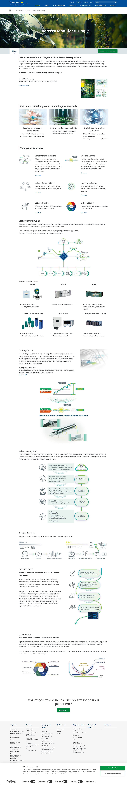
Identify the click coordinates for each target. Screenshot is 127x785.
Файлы (59, 731)
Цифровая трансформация (77, 742)
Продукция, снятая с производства (47, 752)
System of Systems (78, 737)
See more (38, 175)
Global (91, 2)
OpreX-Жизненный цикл (48, 743)
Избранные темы (85, 5)
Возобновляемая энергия (15, 742)
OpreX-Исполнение (46, 741)
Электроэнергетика (15, 740)
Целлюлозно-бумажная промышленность (16, 761)
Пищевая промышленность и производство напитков (15, 756)
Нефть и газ (13, 729)
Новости (72, 2)
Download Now (24, 85)
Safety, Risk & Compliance (29, 729)
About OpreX (76, 735)
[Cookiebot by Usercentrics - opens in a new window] (11, 781)
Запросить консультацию (107, 51)
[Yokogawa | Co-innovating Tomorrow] (17, 3)
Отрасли (37, 5)
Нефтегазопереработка (17, 731)
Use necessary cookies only (112, 773)
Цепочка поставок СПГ (16, 733)
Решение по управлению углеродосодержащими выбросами (32, 744)
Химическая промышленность (15, 736)
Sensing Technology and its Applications (79, 749)
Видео (59, 733)
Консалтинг (44, 738)
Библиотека (72, 5)
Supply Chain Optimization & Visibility (32, 738)
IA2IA (74, 740)
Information (44, 731)
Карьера (86, 2)
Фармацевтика (14, 751)
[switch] (49, 781)
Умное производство (78, 752)
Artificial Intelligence (78, 746)
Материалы (60, 729)
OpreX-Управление (46, 734)
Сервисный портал (100, 5)
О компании (79, 2)
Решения (46, 5)
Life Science (44, 745)
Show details (90, 781)
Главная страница (18, 10)
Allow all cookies (112, 768)
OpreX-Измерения (46, 736)
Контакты (112, 5)
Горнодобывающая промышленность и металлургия (15, 747)
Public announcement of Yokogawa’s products (47, 748)
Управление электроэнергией (31, 749)
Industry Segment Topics (79, 733)
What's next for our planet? (78, 729)
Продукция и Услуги (59, 5)
